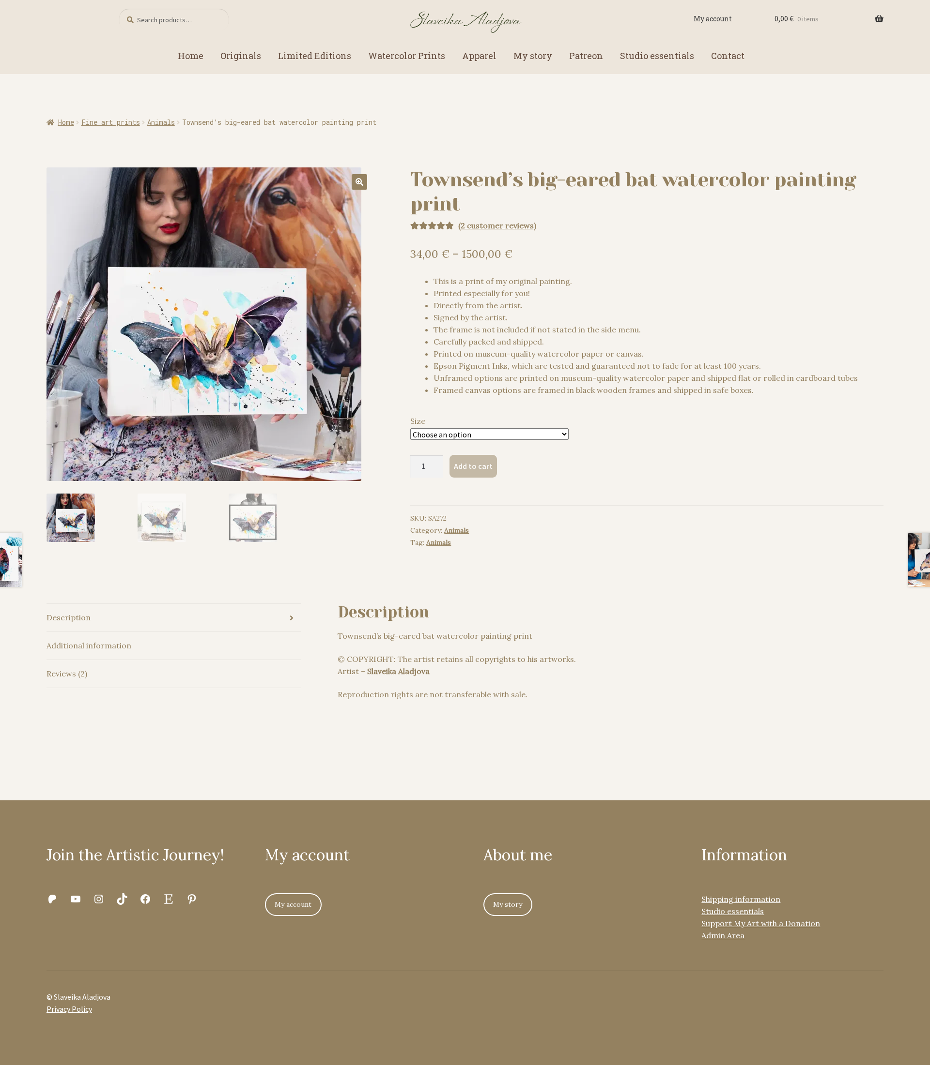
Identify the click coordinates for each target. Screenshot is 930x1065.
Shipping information (740, 899)
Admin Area (722, 935)
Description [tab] (68, 617)
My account (713, 18)
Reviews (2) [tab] (66, 673)
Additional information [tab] (88, 645)
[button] (359, 182)
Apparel (479, 55)
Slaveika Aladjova (398, 671)
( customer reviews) (497, 225)
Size (417, 421)
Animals (161, 122)
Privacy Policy (69, 1009)
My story (532, 55)
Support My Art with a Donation (760, 923)
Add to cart (473, 466)
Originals (240, 55)
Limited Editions (314, 55)
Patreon (586, 55)
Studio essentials (657, 55)
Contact (727, 55)
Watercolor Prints (406, 55)
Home (190, 55)
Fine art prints (110, 122)
